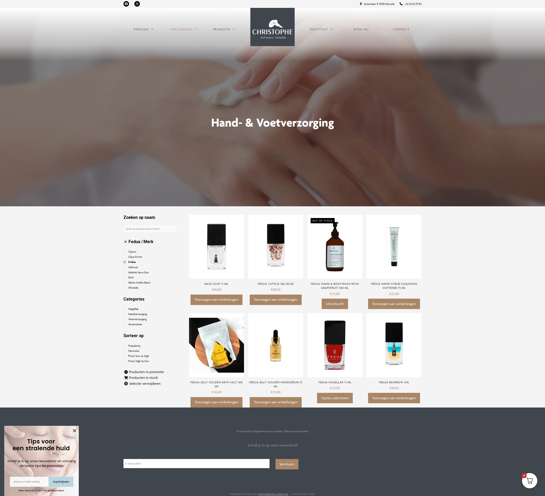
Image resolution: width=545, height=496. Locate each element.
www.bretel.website (273, 494)
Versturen (287, 464)
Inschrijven (61, 482)
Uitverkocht (335, 304)
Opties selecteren (335, 398)
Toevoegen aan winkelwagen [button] (216, 299)
